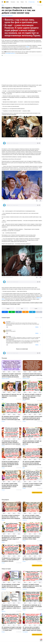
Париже (27, 46)
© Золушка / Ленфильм (5, 200)
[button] (8, 308)
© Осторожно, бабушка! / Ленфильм (7, 277)
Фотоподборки (25, 631)
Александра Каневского (10, 53)
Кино (2, 399)
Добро (3, 5)
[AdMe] (6, 1)
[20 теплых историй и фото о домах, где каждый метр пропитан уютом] (32, 549)
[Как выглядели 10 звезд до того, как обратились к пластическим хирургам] (11, 386)
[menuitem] (13, 2)
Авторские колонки (26, 378)
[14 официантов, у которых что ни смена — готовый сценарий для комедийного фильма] (11, 549)
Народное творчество (5, 378)
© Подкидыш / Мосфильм (5, 138)
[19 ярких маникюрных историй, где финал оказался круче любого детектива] (32, 432)
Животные (3, 611)
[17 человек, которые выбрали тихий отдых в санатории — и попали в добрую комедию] (32, 475)
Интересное (4, 589)
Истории (24, 400)
